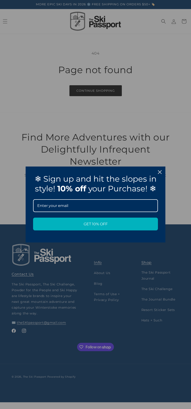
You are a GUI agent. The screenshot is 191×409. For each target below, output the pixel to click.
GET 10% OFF (96, 224)
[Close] (159, 172)
